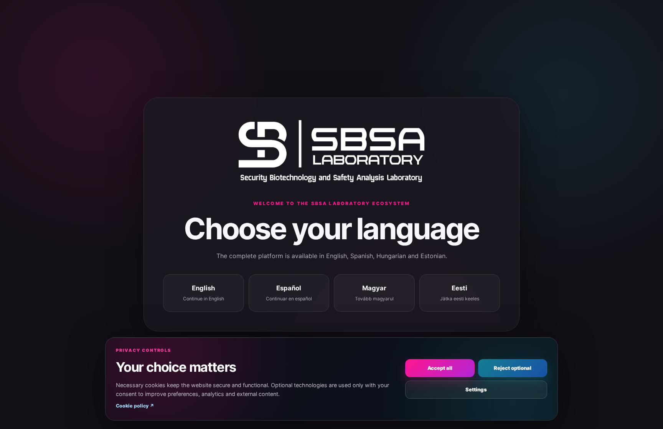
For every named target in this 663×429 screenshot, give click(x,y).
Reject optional (512, 368)
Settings (476, 389)
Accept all (439, 368)
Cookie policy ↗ (135, 406)
